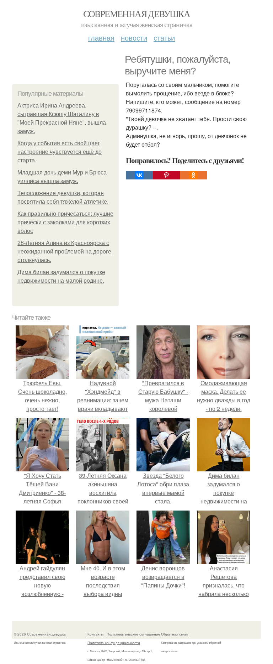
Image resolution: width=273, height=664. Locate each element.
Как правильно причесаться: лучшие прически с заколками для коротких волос (65, 222)
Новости (134, 37)
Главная (101, 37)
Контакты (95, 634)
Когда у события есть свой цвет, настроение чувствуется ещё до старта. (59, 151)
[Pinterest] (166, 175)
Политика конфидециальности (113, 642)
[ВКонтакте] (139, 175)
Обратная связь (174, 634)
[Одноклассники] (193, 175)
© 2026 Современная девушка (40, 634)
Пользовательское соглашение (133, 634)
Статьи (164, 37)
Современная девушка (136, 13)
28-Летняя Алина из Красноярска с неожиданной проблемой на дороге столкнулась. (64, 251)
